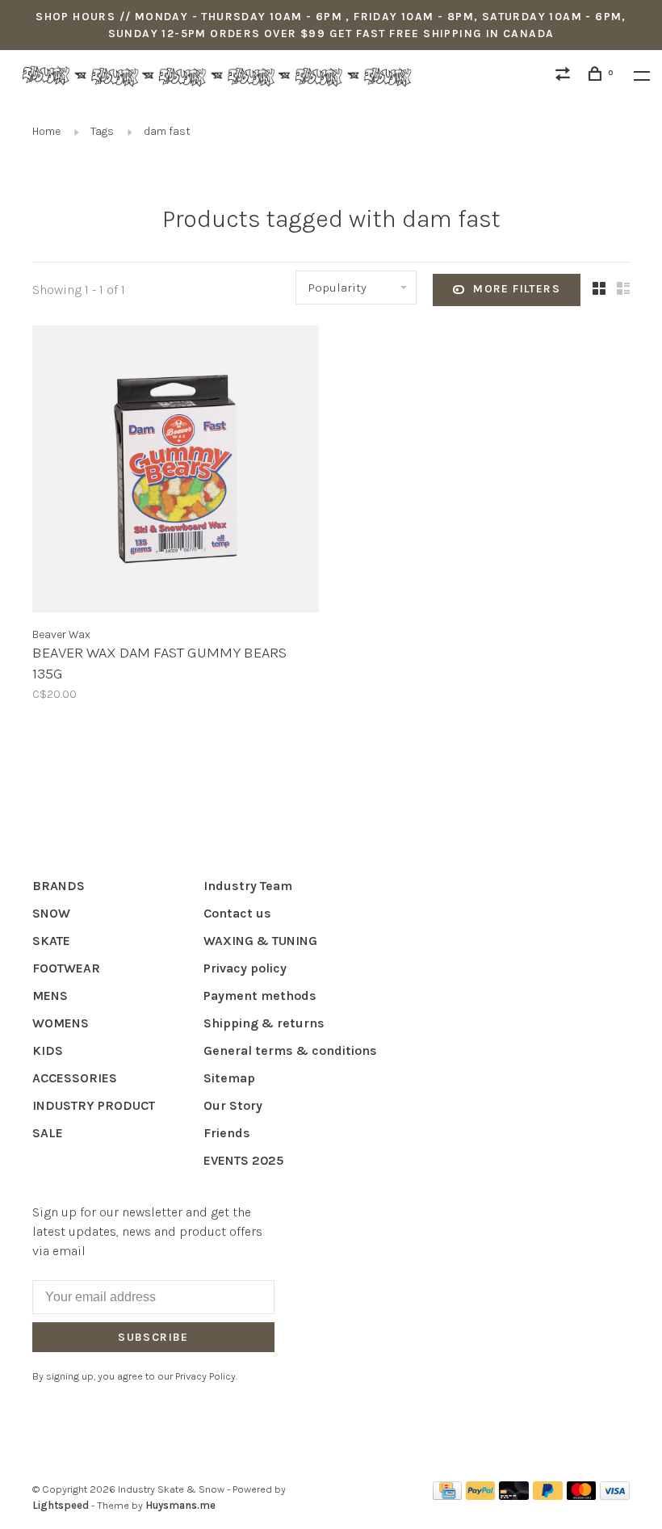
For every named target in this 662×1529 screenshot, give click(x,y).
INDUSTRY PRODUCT (93, 1105)
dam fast (167, 131)
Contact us (237, 913)
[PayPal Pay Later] (548, 1495)
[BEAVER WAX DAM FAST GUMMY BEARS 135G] (175, 472)
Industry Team (247, 885)
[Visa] (615, 1495)
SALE (47, 1132)
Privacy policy (245, 968)
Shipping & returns (264, 1023)
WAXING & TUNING (260, 940)
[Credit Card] (447, 1495)
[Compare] (565, 76)
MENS (50, 995)
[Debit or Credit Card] (514, 1495)
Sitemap (229, 1078)
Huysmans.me (180, 1505)
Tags (102, 131)
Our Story (232, 1105)
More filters (516, 289)
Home (46, 131)
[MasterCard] (582, 1495)
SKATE (51, 940)
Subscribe (153, 1337)
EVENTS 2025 (243, 1160)
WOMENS (60, 1023)
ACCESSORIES (74, 1078)
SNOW (51, 913)
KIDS (47, 1050)
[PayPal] (481, 1495)
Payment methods (259, 995)
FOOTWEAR (66, 968)
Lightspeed (60, 1505)
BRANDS (58, 885)
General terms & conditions (290, 1050)
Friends (226, 1132)
